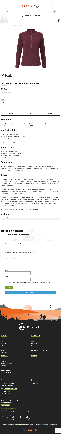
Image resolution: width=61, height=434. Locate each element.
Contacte (18, 1)
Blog (14, 1)
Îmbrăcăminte (23, 25)
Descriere (11, 113)
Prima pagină (4, 25)
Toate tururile (34, 339)
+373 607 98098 (34, 359)
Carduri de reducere (6, 368)
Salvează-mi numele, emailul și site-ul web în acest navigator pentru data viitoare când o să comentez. (29, 282)
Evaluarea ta (8, 255)
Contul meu (4, 359)
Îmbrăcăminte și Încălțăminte (13, 25)
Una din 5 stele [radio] (6, 258)
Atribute (30, 113)
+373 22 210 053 (34, 363)
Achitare (3, 343)
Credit (2, 345)
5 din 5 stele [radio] (14, 258)
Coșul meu (4, 361)
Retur (2, 348)
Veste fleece (48, 25)
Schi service (4, 352)
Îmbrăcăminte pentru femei (32, 25)
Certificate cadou (5, 370)
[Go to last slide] (2, 49)
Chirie (10, 1)
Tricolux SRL (29, 427)
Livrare (3, 341)
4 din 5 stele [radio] (12, 258)
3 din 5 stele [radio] (10, 258)
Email (7, 276)
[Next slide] (59, 49)
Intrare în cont (5, 365)
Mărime (2, 99)
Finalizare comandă (6, 363)
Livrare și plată (5, 1)
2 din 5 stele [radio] (8, 258)
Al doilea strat (42, 25)
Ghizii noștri (33, 343)
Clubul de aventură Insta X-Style (38, 350)
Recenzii (50, 113)
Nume (7, 270)
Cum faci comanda (6, 339)
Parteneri (32, 341)
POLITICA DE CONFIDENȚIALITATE (8, 372)
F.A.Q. (31, 345)
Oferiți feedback (5, 405)
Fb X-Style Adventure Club (37, 348)
